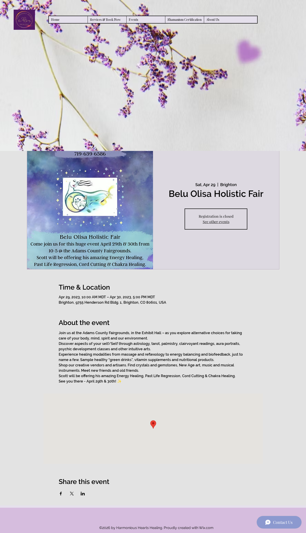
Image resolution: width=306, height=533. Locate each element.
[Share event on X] (72, 493)
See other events (216, 221)
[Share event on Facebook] (61, 493)
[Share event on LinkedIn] (83, 493)
